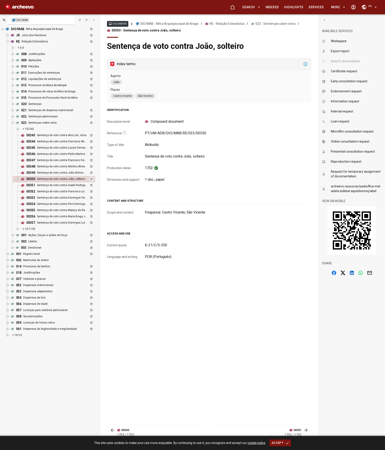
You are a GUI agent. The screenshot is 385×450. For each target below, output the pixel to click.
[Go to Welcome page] (232, 7)
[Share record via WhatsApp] (360, 272)
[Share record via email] (369, 272)
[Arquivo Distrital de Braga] (20, 8)
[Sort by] (79, 20)
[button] (250, 7)
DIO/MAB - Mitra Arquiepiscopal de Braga (169, 23)
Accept (277, 442)
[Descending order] (86, 20)
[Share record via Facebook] (334, 272)
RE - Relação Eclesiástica (227, 23)
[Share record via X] (342, 272)
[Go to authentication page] (353, 7)
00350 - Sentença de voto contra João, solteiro (146, 30)
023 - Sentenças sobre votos (276, 23)
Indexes (272, 7)
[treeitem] (58, 179)
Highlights (293, 7)
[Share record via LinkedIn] (351, 272)
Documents (118, 23)
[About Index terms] (305, 64)
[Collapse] (94, 20)
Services (316, 7)
